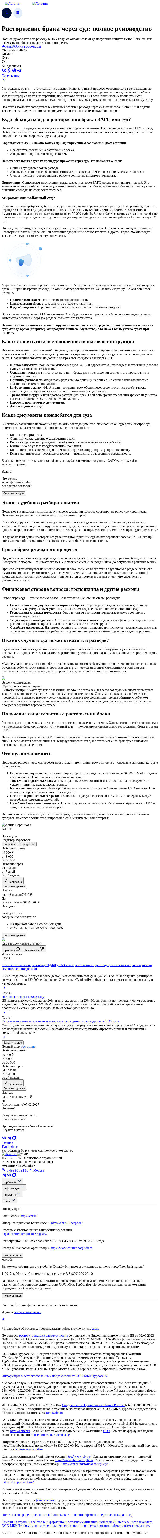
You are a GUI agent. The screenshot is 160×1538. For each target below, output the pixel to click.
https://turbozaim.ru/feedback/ (50, 1434)
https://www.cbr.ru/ (78, 1456)
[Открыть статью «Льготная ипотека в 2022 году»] (4, 1014)
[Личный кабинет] (7, 13)
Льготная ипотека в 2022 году (23, 997)
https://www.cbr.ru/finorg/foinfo (71, 1248)
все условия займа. (27, 1312)
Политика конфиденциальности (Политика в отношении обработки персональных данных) (67, 1515)
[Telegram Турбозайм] (4, 1176)
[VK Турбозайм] (9, 1176)
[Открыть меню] (17, 13)
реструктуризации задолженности (43, 1335)
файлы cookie (45, 1500)
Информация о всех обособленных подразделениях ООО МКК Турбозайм (55, 1376)
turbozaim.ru (54, 1412)
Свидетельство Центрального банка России (93, 1405)
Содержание (10, 75)
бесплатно (28, 1046)
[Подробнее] (3, 1319)
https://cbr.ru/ (29, 1216)
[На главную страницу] (9, 1154)
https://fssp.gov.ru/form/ (18, 1482)
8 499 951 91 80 (17, 1170)
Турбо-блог (10, 1146)
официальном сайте (29, 1449)
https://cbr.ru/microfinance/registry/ (24, 1234)
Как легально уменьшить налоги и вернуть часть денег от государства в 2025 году (60, 1021)
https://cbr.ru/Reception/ (66, 1223)
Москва (38, 1170)
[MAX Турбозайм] (14, 1139)
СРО (106, 1431)
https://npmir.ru (20, 1431)
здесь (95, 1328)
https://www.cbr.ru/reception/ (74, 1460)
